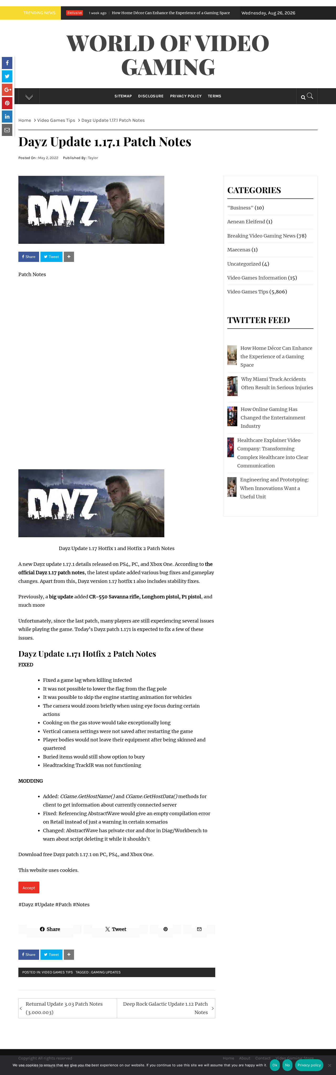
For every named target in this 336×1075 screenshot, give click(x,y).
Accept (29, 887)
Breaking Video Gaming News (261, 236)
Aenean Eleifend (246, 222)
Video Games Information (257, 278)
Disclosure (151, 96)
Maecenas (238, 250)
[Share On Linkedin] (7, 116)
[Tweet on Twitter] (7, 76)
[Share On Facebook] (7, 63)
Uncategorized (244, 264)
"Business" (240, 208)
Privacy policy (309, 1065)
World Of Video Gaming (168, 54)
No (287, 1065)
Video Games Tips (57, 972)
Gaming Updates (106, 972)
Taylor (93, 158)
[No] (329, 1068)
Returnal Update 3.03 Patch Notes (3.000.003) (64, 1008)
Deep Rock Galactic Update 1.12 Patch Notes (165, 1008)
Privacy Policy (186, 96)
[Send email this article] (7, 130)
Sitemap (123, 96)
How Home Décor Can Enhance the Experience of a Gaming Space (137, 12)
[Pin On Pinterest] (7, 103)
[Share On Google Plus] (7, 90)
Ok (274, 1065)
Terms (215, 96)
